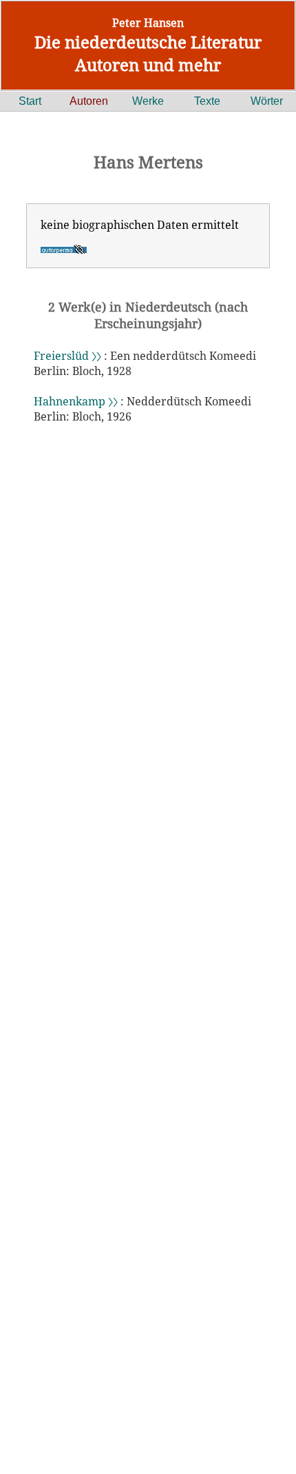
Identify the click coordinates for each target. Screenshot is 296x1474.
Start (30, 101)
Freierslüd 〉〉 (67, 355)
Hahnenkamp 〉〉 (76, 401)
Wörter (267, 101)
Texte (207, 101)
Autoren (89, 101)
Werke (148, 101)
